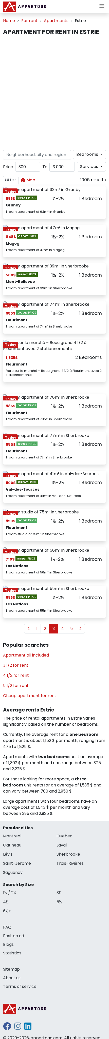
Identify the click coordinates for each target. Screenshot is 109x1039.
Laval (62, 845)
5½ (59, 902)
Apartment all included (26, 655)
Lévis (7, 854)
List (13, 180)
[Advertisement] (54, 92)
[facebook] (7, 1028)
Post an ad (13, 936)
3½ (59, 893)
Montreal (12, 836)
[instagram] (17, 1028)
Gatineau (12, 845)
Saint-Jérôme (17, 863)
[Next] (80, 628)
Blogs (8, 944)
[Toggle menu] (102, 6)
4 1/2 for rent (16, 675)
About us (12, 978)
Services (90, 166)
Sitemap (11, 969)
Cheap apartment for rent (29, 696)
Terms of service (20, 986)
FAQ (7, 927)
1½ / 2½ (9, 893)
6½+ (7, 911)
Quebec (64, 836)
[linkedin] (27, 1028)
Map (30, 180)
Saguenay (13, 872)
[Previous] (28, 628)
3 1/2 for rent (15, 665)
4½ (6, 902)
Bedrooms (88, 154)
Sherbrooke (68, 854)
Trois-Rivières (70, 863)
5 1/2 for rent (16, 685)
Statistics (12, 953)
